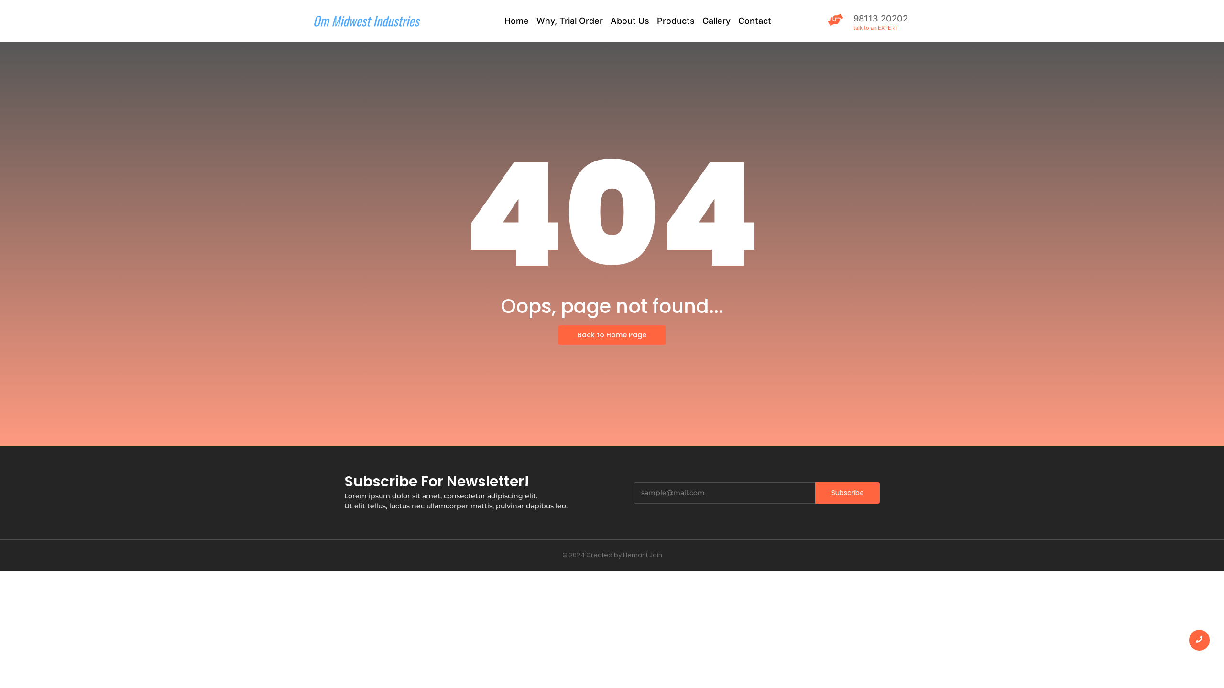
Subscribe (847, 492)
